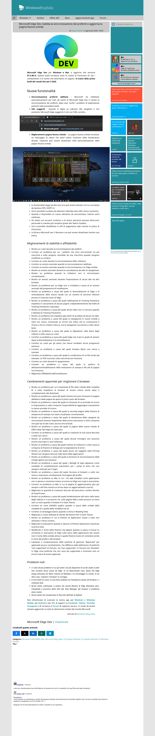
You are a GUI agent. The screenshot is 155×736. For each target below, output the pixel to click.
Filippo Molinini (77, 30)
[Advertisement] (61, 662)
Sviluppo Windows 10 (74, 639)
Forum (103, 18)
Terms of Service (120, 252)
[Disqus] (61, 707)
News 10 (61, 639)
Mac (42, 639)
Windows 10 (95, 639)
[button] (14, 18)
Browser (26, 639)
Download (61, 622)
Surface (40, 18)
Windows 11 (25, 18)
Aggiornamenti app (84, 18)
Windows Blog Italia (86, 614)
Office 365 (54, 18)
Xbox (67, 18)
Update (87, 639)
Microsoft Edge (51, 639)
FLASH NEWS (35, 639)
